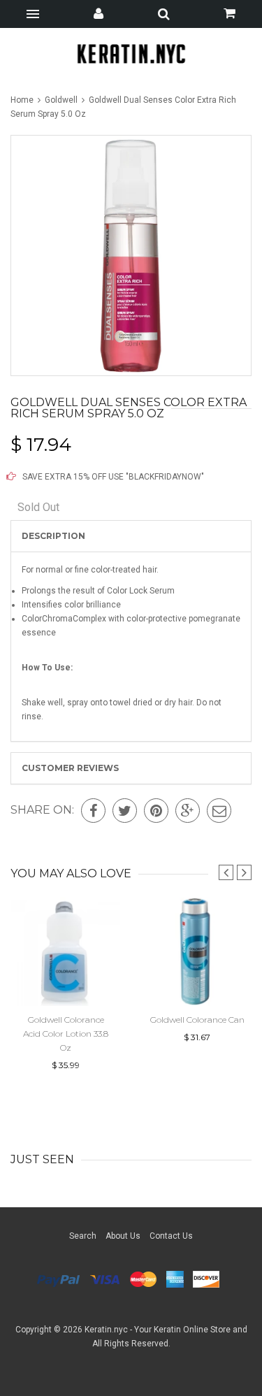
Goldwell (61, 100)
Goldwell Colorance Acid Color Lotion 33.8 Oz (65, 1033)
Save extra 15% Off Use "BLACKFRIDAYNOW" (112, 477)
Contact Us (171, 1236)
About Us (122, 1236)
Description (53, 536)
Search (82, 1236)
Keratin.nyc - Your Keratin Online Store (158, 1329)
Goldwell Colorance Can (197, 1019)
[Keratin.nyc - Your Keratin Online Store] (131, 53)
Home (23, 100)
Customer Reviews (70, 768)
